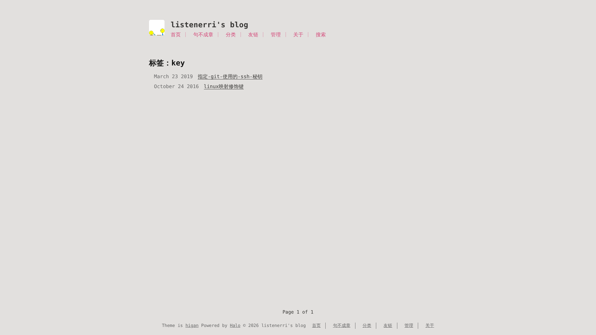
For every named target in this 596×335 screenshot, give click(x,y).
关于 (298, 35)
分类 (231, 35)
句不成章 (203, 35)
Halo (235, 325)
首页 (176, 35)
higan (191, 325)
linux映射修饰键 (224, 86)
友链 (253, 35)
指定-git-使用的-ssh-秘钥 (230, 76)
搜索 (321, 35)
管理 (276, 35)
